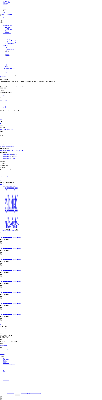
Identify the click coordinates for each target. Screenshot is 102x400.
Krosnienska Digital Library (7, 154)
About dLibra (7, 32)
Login (4, 12)
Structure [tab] (4, 108)
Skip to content (5, 3)
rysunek (1, 129)
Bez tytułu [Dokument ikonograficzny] (11, 187)
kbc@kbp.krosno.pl (3, 345)
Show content (5, 102)
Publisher (7, 55)
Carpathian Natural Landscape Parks (11, 42)
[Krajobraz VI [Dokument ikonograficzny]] (7, 100)
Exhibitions (6, 38)
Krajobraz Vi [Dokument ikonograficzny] (8, 230)
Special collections (6, 359)
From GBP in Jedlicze (8, 41)
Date (5, 58)
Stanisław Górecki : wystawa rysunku (9, 186)
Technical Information (8, 29)
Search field (2, 75)
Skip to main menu (6, 1)
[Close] (0, 77)
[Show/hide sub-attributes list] (5, 51)
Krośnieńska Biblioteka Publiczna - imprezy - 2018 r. (15, 150)
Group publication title (10, 49)
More (1, 324)
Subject (7, 51)
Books (4, 358)
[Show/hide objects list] (9, 72)
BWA (6, 44)
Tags (5, 67)
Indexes (4, 45)
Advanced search (3, 76)
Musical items (7, 37)
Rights (6, 65)
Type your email (3, 86)
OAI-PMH (2, 184)
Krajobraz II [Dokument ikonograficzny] (11, 223)
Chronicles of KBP (8, 39)
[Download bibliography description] (1, 243)
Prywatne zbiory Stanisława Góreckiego (7, 146)
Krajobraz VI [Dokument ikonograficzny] (12, 227)
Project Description (8, 27)
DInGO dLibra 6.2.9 (10, 393)
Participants (7, 28)
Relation (6, 64)
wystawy (5, 150)
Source (6, 62)
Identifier (6, 61)
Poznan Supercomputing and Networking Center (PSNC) (31, 393)
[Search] (15, 75)
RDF (1, 180)
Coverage (6, 66)
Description (7, 54)
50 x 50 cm (11, 129)
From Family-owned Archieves (10, 43)
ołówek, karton (6, 129)
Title (6, 47)
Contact (6, 31)
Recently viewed (6, 68)
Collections (5, 33)
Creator (6, 50)
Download (2, 104)
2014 (1, 119)
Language (6, 63)
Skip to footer (5, 4)
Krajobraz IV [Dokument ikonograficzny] (12, 225)
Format (6, 60)
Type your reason (20, 86)
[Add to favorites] (0, 97)
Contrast (4, 9)
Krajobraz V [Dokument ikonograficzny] (11, 226)
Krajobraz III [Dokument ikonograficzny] (12, 224)
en (3, 7)
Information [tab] (4, 107)
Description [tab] (4, 106)
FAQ (5, 30)
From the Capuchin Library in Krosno (11, 40)
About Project (5, 25)
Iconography (7, 36)
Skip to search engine (6, 2)
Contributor (4, 374)
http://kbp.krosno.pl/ (3, 349)
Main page (2, 354)
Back (1, 22)
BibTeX (4, 95)
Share (5, 10)
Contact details (5, 383)
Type (5, 59)
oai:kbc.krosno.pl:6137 (4, 137)
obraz (1, 123)
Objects (6, 70)
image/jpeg (2, 133)
